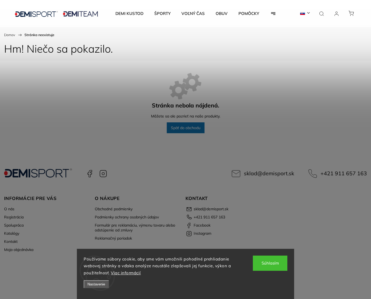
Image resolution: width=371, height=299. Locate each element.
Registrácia (14, 217)
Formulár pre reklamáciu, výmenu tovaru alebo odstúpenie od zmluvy (135, 228)
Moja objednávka (18, 249)
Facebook (90, 174)
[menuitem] (129, 13)
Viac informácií (126, 272)
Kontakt (11, 241)
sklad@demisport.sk (269, 173)
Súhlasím (270, 263)
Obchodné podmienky (114, 208)
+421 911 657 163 (343, 173)
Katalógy (11, 233)
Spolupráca (14, 225)
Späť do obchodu (185, 127)
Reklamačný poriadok (113, 238)
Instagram (103, 174)
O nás (9, 208)
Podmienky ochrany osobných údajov (127, 217)
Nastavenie (96, 284)
